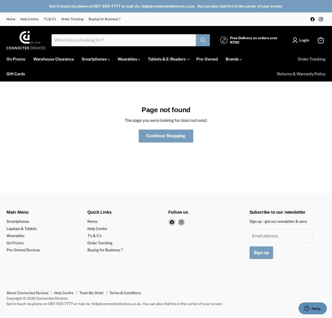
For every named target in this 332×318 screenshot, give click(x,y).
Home (10, 19)
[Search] (203, 40)
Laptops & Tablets (21, 228)
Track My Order (91, 293)
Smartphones (95, 59)
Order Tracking (72, 19)
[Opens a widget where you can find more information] (312, 308)
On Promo (15, 59)
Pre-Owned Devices (23, 250)
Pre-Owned (207, 59)
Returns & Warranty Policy (301, 74)
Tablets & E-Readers (167, 59)
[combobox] (124, 40)
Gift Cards (15, 74)
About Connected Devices (27, 293)
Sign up (261, 252)
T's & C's (50, 19)
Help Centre (29, 19)
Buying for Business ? (104, 19)
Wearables (127, 59)
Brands (233, 59)
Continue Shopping (166, 135)
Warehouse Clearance (53, 59)
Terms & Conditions (125, 293)
